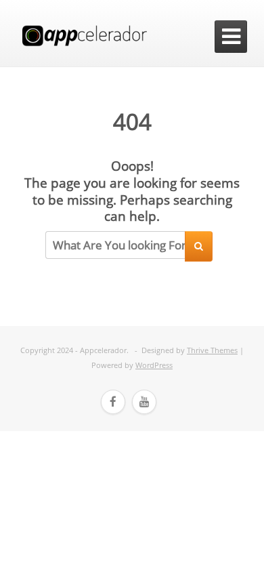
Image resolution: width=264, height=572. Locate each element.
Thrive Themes (212, 350)
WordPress (154, 365)
